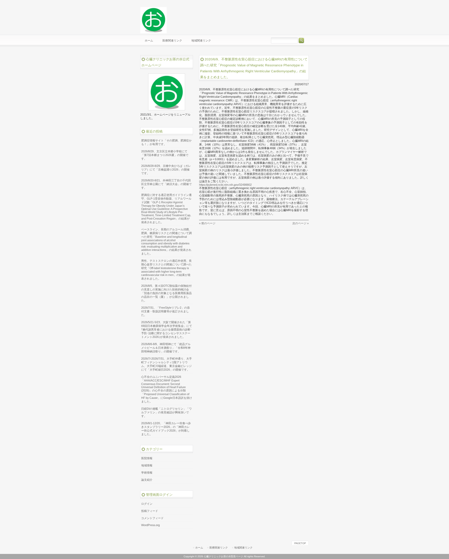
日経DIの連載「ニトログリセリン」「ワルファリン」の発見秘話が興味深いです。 (166, 412)
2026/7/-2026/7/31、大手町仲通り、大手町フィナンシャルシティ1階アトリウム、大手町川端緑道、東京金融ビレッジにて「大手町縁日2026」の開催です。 (166, 364)
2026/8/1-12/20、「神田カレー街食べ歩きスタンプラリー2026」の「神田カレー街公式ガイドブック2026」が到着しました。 (166, 429)
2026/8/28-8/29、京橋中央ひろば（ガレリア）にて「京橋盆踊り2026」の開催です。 (166, 169)
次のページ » (300, 223)
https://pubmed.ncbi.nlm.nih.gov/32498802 (225, 184)
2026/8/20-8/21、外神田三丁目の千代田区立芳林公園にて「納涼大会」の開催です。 (166, 184)
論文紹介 (146, 479)
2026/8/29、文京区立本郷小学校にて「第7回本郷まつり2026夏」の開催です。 (164, 155)
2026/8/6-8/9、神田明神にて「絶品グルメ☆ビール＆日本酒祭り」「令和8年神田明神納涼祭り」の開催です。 (165, 348)
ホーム (199, 547)
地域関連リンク (243, 547)
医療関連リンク (218, 547)
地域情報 (146, 465)
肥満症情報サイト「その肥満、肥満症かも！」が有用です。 (166, 142)
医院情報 (146, 458)
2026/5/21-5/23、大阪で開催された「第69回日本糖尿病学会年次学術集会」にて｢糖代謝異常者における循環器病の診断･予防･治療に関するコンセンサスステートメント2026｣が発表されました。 (166, 329)
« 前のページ (207, 223)
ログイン (146, 503)
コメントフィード (152, 518)
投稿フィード (149, 510)
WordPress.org (150, 525)
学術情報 (146, 472)
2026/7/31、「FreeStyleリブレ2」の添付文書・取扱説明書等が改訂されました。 (165, 311)
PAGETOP (300, 543)
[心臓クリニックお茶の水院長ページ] (153, 31)
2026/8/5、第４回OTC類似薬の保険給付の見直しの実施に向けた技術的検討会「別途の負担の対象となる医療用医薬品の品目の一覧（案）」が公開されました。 (166, 293)
